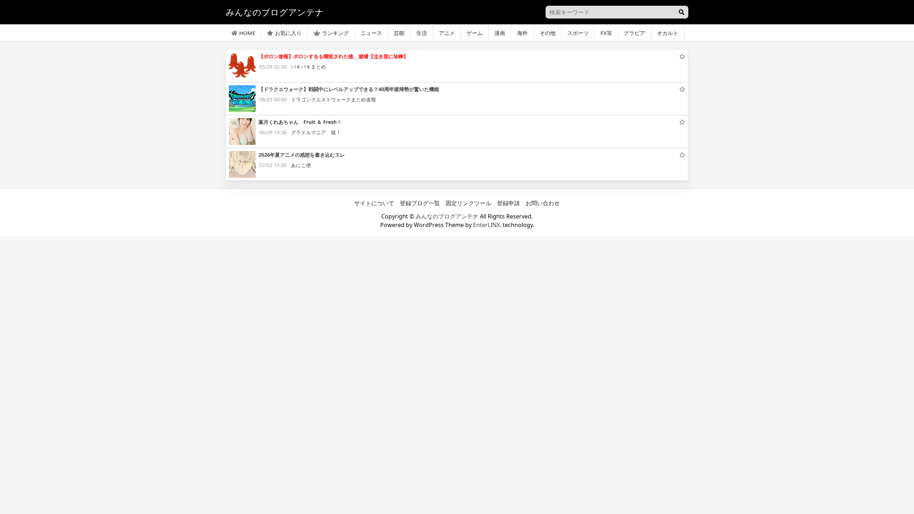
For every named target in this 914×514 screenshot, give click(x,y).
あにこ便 (301, 165)
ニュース (371, 32)
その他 (547, 32)
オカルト (667, 32)
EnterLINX (486, 225)
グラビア (634, 32)
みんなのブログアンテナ (447, 216)
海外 (522, 32)
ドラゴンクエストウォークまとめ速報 (333, 99)
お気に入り (288, 32)
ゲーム (475, 32)
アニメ (447, 32)
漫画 (499, 32)
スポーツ (578, 32)
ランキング (335, 32)
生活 (421, 32)
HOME (247, 32)
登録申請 (508, 203)
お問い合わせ (543, 203)
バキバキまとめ (308, 66)
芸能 (399, 32)
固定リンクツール (468, 203)
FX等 (606, 32)
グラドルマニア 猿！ (316, 132)
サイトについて (374, 203)
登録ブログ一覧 (420, 203)
